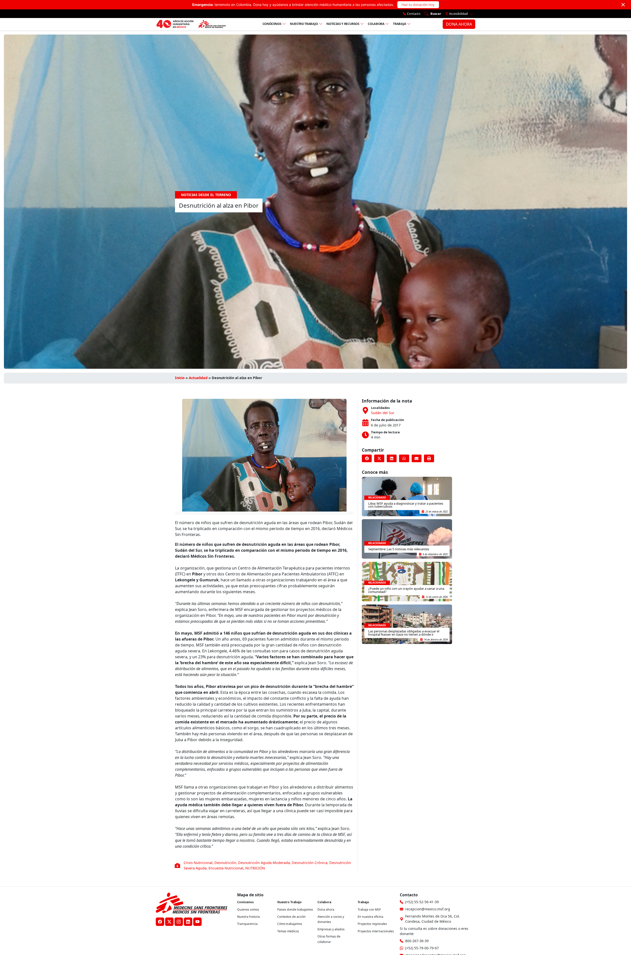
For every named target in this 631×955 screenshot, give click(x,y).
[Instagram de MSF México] (179, 922)
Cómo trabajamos (289, 924)
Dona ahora (325, 909)
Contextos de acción (291, 917)
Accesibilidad (458, 13)
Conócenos (272, 23)
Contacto (413, 13)
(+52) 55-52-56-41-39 (422, 902)
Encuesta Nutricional (226, 868)
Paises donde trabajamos (295, 909)
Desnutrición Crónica (309, 862)
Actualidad (198, 377)
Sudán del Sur (382, 412)
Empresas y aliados (331, 929)
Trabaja (399, 23)
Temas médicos (288, 931)
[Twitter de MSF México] (169, 922)
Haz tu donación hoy (418, 4)
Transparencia (247, 924)
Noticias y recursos (342, 23)
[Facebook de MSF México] (160, 922)
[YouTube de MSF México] (197, 922)
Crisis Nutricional (198, 862)
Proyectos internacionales (376, 931)
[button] (367, 458)
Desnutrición (225, 862)
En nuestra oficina (370, 917)
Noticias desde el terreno (206, 194)
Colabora (376, 23)
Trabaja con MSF (369, 909)
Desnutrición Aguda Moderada (264, 862)
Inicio (180, 377)
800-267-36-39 (417, 940)
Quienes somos (248, 909)
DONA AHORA (459, 24)
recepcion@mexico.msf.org (427, 909)
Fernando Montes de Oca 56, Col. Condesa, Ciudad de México (432, 919)
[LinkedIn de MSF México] (188, 922)
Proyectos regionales (372, 924)
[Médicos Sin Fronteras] (191, 24)
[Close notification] (623, 5)
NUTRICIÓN (255, 868)
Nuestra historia (248, 917)
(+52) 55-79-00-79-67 (422, 948)
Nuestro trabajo (304, 23)
